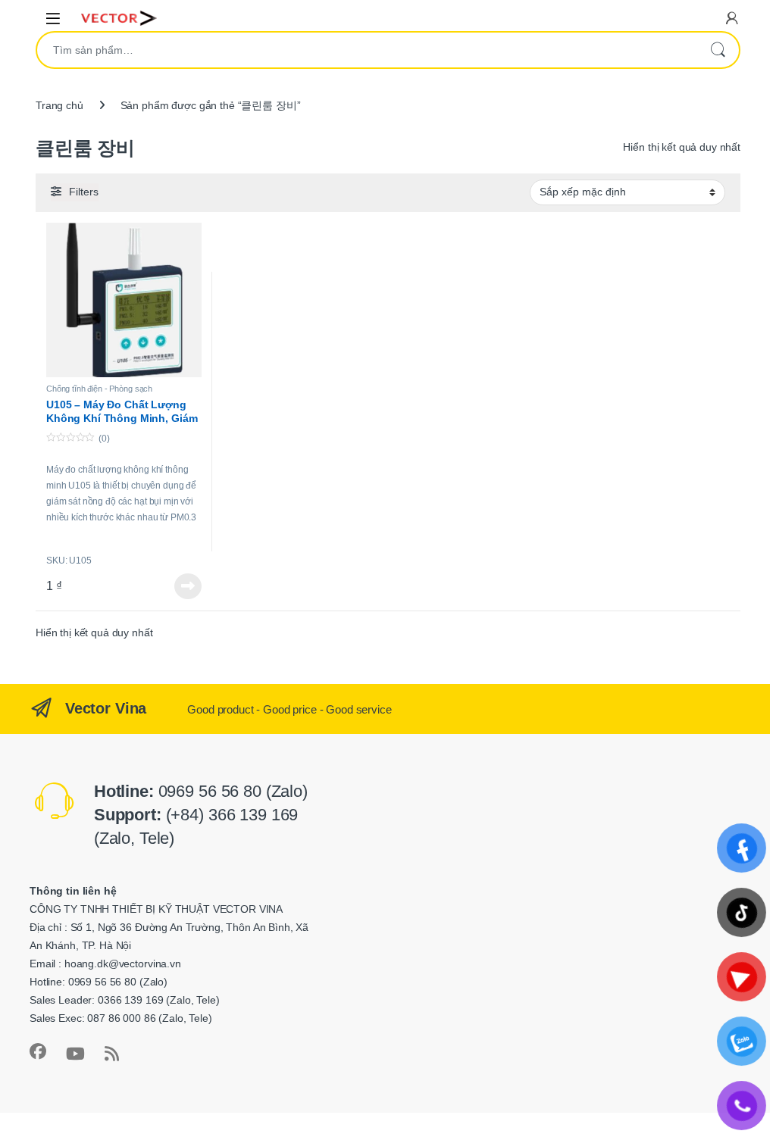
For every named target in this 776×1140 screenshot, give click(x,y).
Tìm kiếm (717, 50)
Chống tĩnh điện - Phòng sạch (99, 388)
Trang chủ (59, 105)
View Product (182, 586)
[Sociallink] (38, 1051)
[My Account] (732, 18)
